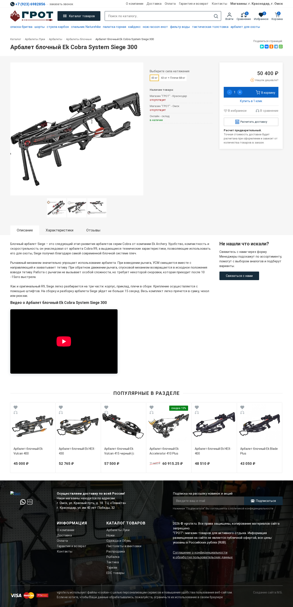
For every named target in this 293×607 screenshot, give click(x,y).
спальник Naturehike (86, 27)
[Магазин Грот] (31, 16)
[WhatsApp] (281, 46)
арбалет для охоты (245, 27)
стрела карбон (58, 27)
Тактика (112, 562)
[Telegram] (276, 46)
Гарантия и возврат (193, 4)
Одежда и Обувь (118, 541)
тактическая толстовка (210, 27)
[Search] (216, 16)
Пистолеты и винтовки (123, 546)
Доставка (154, 4)
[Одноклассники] (271, 46)
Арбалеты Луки (118, 530)
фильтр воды (180, 27)
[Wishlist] (16, 408)
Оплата (170, 4)
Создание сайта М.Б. (268, 592)
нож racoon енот (155, 27)
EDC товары (115, 573)
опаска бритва (21, 27)
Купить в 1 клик (251, 101)
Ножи (110, 535)
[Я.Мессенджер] (262, 46)
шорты (40, 27)
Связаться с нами (239, 276)
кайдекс (134, 27)
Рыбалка (112, 557)
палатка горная (114, 27)
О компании (134, 4)
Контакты (219, 4)
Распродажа (115, 551)
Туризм (111, 567)
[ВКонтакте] (267, 46)
